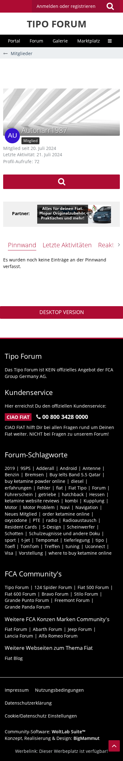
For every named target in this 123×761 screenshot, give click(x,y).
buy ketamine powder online (35, 481)
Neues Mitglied (21, 514)
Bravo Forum (55, 594)
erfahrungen (18, 488)
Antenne (92, 468)
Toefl (10, 546)
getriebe (47, 494)
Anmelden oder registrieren (66, 6)
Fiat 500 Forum (93, 587)
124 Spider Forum (53, 587)
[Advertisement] (63, 73)
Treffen (52, 546)
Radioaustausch (80, 520)
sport (10, 540)
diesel (77, 481)
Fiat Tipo (77, 488)
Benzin (12, 475)
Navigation (86, 507)
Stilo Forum (86, 594)
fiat (59, 488)
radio (51, 520)
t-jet (25, 540)
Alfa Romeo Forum (58, 636)
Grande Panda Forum (27, 607)
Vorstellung (31, 553)
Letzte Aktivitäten (67, 245)
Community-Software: (45, 732)
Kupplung (94, 501)
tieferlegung (77, 540)
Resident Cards (21, 527)
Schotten (14, 533)
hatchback (73, 494)
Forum (99, 488)
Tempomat (47, 540)
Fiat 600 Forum (20, 594)
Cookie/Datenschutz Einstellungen (41, 716)
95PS (25, 468)
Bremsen (34, 475)
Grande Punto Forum (27, 600)
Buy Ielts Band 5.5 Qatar (75, 475)
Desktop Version (61, 312)
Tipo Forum (17, 587)
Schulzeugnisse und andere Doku (64, 533)
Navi (65, 507)
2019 (10, 468)
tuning (72, 546)
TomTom (29, 546)
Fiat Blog (14, 658)
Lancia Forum (19, 636)
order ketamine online (66, 514)
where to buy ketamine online (80, 553)
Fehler (43, 488)
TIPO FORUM (56, 23)
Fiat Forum (16, 629)
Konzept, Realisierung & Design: (52, 738)
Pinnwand (22, 245)
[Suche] (110, 6)
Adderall (45, 468)
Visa (9, 553)
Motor (11, 507)
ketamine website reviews (32, 501)
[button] (76, 6)
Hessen (97, 494)
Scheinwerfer (81, 527)
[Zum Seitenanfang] (114, 746)
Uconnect (95, 546)
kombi (71, 501)
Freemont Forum (72, 600)
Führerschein (19, 494)
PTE (36, 520)
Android (68, 468)
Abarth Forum (47, 629)
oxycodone (16, 520)
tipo (100, 540)
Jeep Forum (80, 629)
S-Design (52, 527)
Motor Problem (39, 507)
